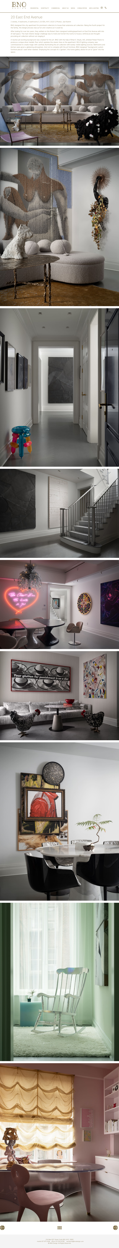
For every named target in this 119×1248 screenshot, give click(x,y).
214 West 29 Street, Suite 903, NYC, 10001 (59, 1239)
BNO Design (54, 1243)
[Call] (105, 8)
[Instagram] (102, 8)
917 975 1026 (46, 1241)
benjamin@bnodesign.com (75, 1241)
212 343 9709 (59, 1241)
